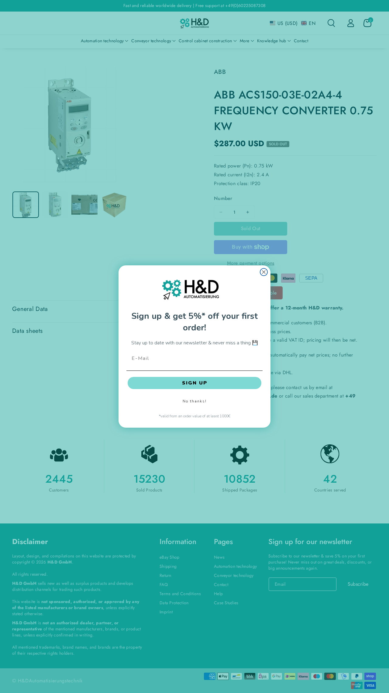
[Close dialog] (263, 272)
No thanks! (195, 401)
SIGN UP (194, 383)
